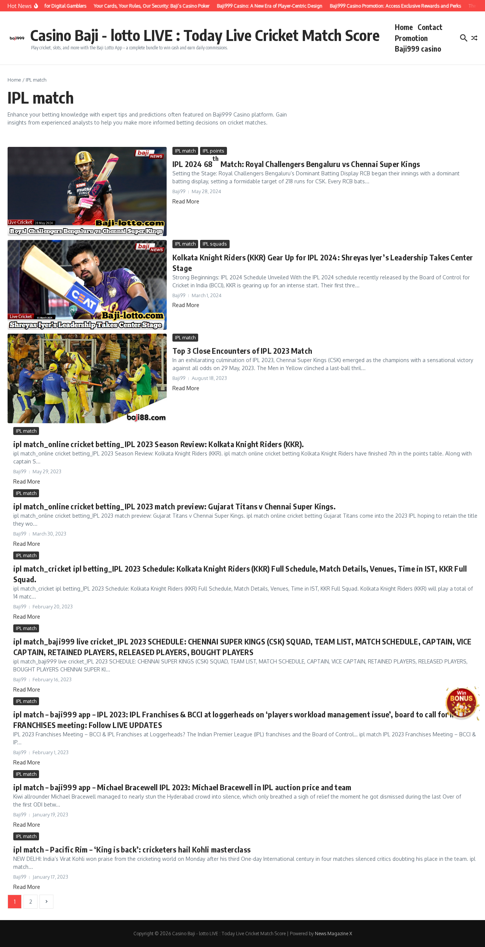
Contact (430, 27)
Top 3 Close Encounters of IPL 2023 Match (242, 350)
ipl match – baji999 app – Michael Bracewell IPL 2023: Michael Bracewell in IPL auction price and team (182, 787)
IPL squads (215, 244)
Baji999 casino (418, 48)
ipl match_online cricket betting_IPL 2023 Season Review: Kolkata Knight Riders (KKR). (158, 444)
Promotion (411, 38)
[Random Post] (474, 38)
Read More (185, 201)
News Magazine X (333, 933)
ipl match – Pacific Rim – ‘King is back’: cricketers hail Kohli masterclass (131, 849)
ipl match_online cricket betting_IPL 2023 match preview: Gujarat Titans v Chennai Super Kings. (174, 506)
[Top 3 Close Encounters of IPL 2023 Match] (87, 378)
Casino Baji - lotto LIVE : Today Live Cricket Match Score (205, 34)
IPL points (213, 151)
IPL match (185, 151)
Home (404, 27)
